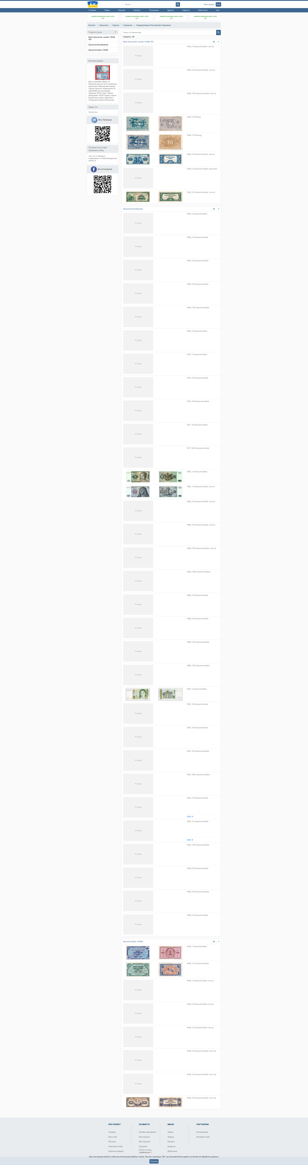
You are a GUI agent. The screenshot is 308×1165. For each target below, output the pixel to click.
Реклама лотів (202, 1137)
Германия (127, 25)
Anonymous (93, 112)
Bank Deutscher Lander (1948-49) (138, 42)
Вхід (218, 4)
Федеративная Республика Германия (153, 25)
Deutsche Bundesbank (133, 209)
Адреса (170, 10)
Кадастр (185, 10)
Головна (92, 10)
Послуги (112, 1141)
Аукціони (143, 1146)
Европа (116, 25)
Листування (144, 1137)
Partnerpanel (202, 1132)
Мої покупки (144, 1141)
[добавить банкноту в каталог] (214, 41)
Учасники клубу (115, 1146)
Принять (154, 1161)
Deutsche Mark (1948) (133, 941)
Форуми (121, 10)
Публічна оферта (116, 1151)
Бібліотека (202, 10)
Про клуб (112, 1137)
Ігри (217, 10)
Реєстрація (209, 4)
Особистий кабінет (147, 1132)
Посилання (154, 10)
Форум (171, 1137)
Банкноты (104, 25)
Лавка (107, 10)
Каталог (137, 10)
